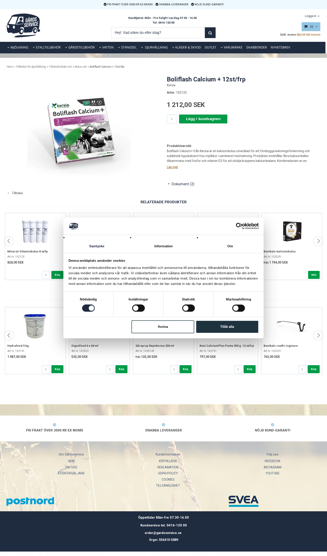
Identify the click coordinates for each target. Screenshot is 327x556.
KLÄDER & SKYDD (188, 47)
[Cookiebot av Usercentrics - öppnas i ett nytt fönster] (239, 226)
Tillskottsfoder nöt (60, 66)
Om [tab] (230, 246)
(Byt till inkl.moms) (308, 34)
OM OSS (71, 467)
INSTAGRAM (272, 467)
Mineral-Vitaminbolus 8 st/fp (27, 251)
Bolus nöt (81, 66)
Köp (57, 274)
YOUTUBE (273, 473)
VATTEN (108, 47)
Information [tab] (163, 246)
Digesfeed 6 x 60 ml (84, 345)
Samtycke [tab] (97, 246)
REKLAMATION (167, 467)
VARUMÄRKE (233, 47)
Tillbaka (16, 193)
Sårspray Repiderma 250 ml (154, 345)
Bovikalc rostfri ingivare (281, 345)
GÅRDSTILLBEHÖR (81, 47)
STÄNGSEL (129, 47)
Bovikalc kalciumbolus (280, 251)
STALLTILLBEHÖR (48, 47)
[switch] (138, 308)
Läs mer (172, 167)
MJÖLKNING (19, 47)
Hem (10, 66)
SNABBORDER (256, 47)
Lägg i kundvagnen (203, 119)
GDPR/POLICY (168, 473)
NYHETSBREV (280, 47)
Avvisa (163, 326)
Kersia (171, 85)
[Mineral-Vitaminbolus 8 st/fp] (35, 230)
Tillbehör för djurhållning (31, 66)
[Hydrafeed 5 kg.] (35, 325)
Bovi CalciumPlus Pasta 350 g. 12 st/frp (227, 345)
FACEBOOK (272, 461)
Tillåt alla (227, 326)
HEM (71, 461)
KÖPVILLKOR (168, 461)
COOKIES (168, 479)
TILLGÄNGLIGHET (168, 485)
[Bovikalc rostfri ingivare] (292, 325)
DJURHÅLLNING (156, 47)
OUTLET (210, 47)
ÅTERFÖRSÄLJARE (71, 473)
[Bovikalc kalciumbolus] (292, 230)
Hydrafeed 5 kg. (18, 345)
